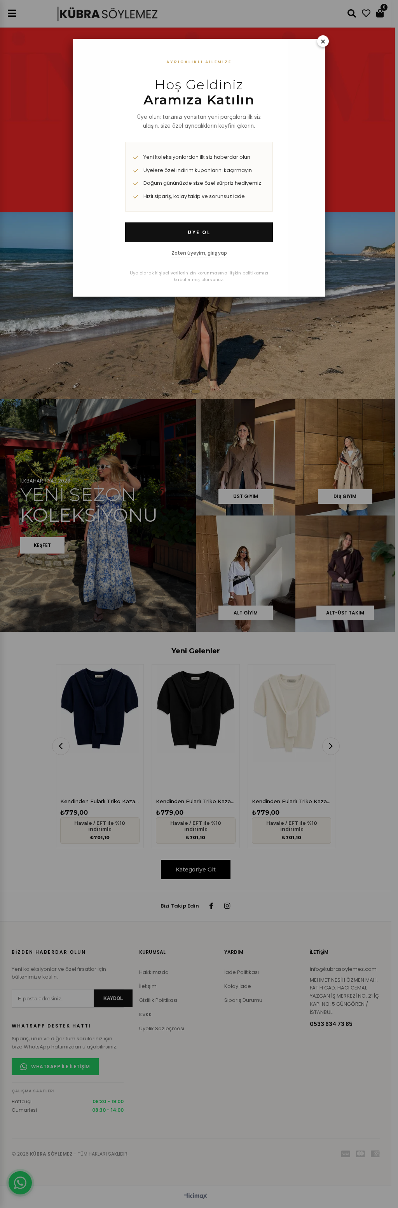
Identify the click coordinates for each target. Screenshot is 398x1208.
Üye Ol (199, 232)
